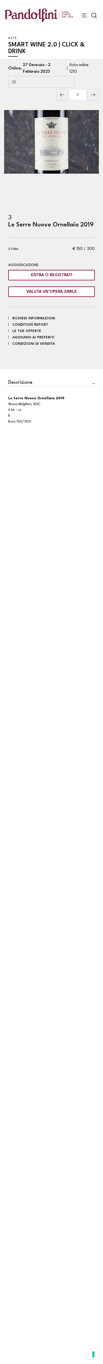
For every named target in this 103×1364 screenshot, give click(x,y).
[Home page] (39, 15)
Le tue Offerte (26, 331)
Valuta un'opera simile (51, 292)
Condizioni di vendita (33, 344)
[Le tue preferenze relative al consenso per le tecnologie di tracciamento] (93, 1354)
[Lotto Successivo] (93, 95)
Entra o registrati (51, 275)
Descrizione (20, 382)
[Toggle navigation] (84, 15)
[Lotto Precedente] (62, 95)
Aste (12, 38)
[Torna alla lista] (41, 82)
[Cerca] (94, 15)
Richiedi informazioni (33, 318)
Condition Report (30, 325)
